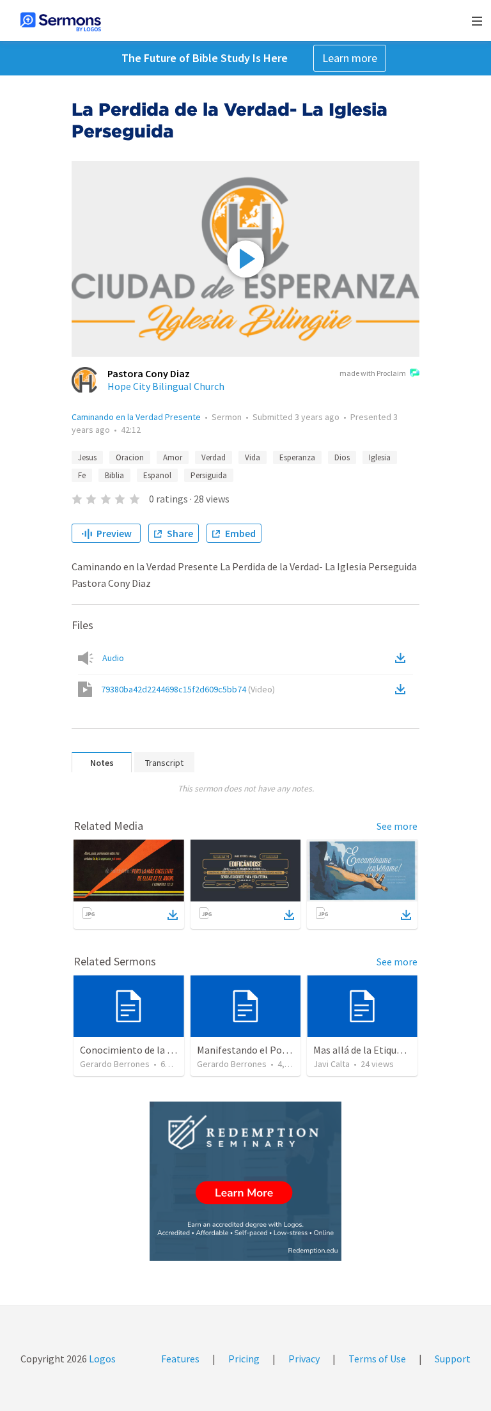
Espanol (157, 475)
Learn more (349, 58)
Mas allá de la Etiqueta (362, 1049)
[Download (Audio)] (403, 657)
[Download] (173, 915)
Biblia (114, 475)
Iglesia (380, 457)
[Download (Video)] (403, 689)
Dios (342, 457)
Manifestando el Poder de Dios (263, 1049)
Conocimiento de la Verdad (138, 1049)
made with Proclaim (372, 373)
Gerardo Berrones (115, 1064)
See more (397, 826)
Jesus (87, 457)
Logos (101, 1358)
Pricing (244, 1358)
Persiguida (209, 475)
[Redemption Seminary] (245, 1181)
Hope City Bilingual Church (165, 386)
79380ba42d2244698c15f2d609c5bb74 (188, 689)
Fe (82, 475)
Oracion (130, 457)
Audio (113, 658)
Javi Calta (331, 1064)
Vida (252, 457)
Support (453, 1358)
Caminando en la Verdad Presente (136, 417)
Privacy (304, 1358)
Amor (172, 457)
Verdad (213, 457)
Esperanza (297, 457)
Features (180, 1358)
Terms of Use (377, 1358)
